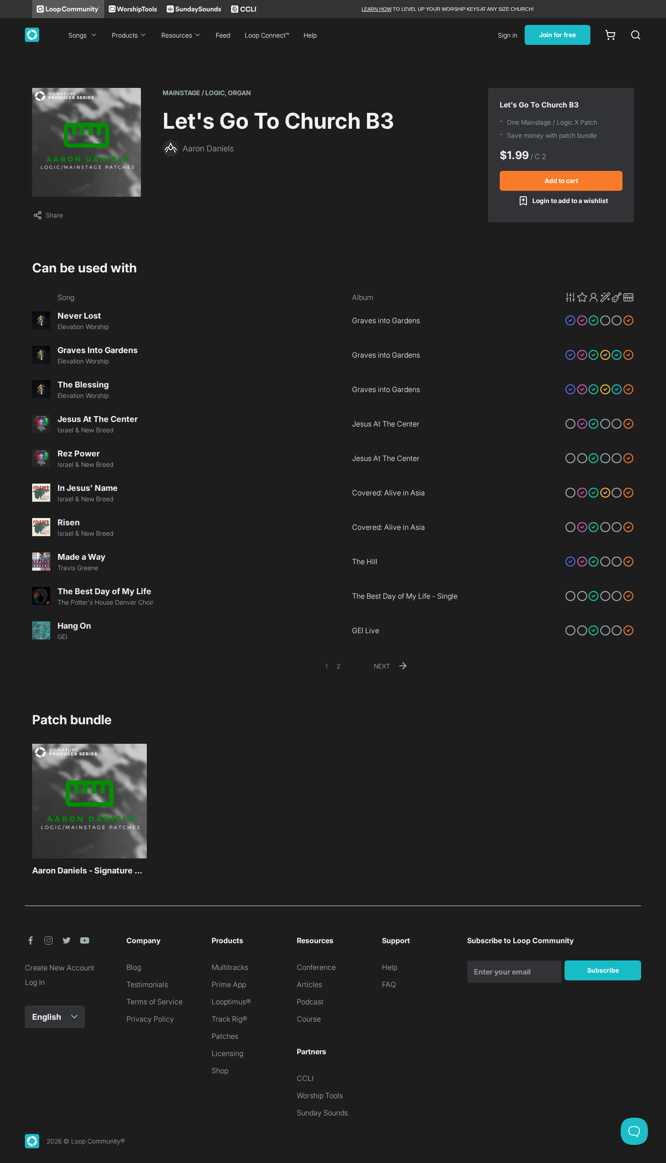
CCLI (305, 1078)
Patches (225, 1036)
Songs (77, 35)
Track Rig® (229, 1018)
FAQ (389, 984)
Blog (133, 967)
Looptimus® (231, 1001)
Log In (35, 982)
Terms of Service (154, 1001)
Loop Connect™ (267, 35)
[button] (599, 297)
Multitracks (230, 967)
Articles (309, 984)
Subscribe (603, 970)
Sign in (507, 35)
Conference (316, 967)
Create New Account (59, 967)
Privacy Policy (150, 1018)
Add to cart (561, 180)
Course (309, 1018)
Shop (220, 1070)
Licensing (227, 1053)
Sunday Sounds (322, 1112)
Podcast (310, 1001)
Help (310, 35)
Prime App (229, 984)
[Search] (635, 34)
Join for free (557, 35)
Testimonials (147, 984)
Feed (223, 35)
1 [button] (326, 666)
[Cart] (610, 34)
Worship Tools (320, 1095)
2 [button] (338, 666)
